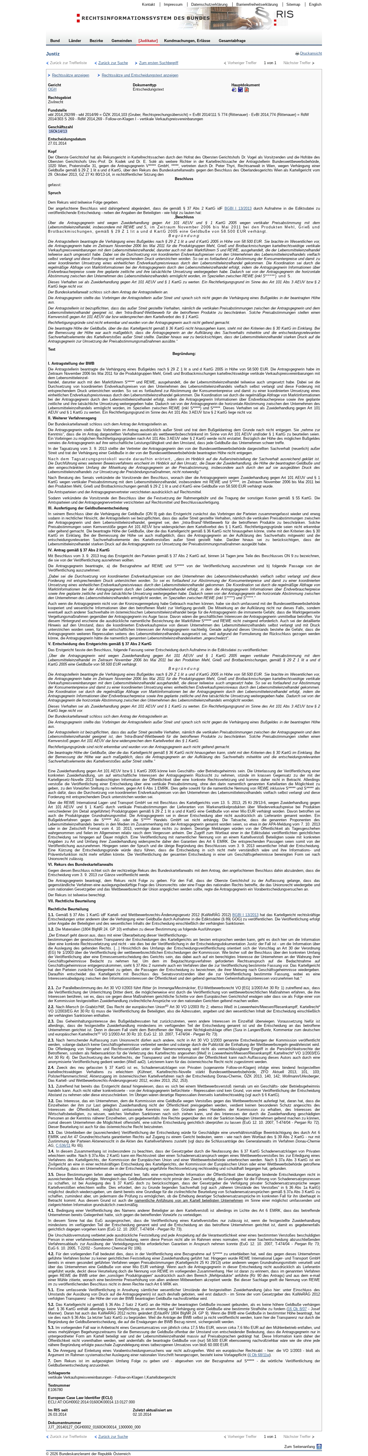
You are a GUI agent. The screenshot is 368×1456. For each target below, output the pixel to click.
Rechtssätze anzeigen (70, 75)
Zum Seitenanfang (299, 1446)
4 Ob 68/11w (259, 1355)
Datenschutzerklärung (207, 4)
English (315, 4)
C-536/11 (63, 1145)
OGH (52, 89)
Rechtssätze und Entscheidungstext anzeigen (140, 75)
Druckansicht (308, 53)
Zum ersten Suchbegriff (156, 63)
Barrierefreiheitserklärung (255, 4)
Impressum (171, 4)
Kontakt (146, 4)
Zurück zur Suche (111, 63)
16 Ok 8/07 (297, 1309)
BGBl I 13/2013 (238, 208)
